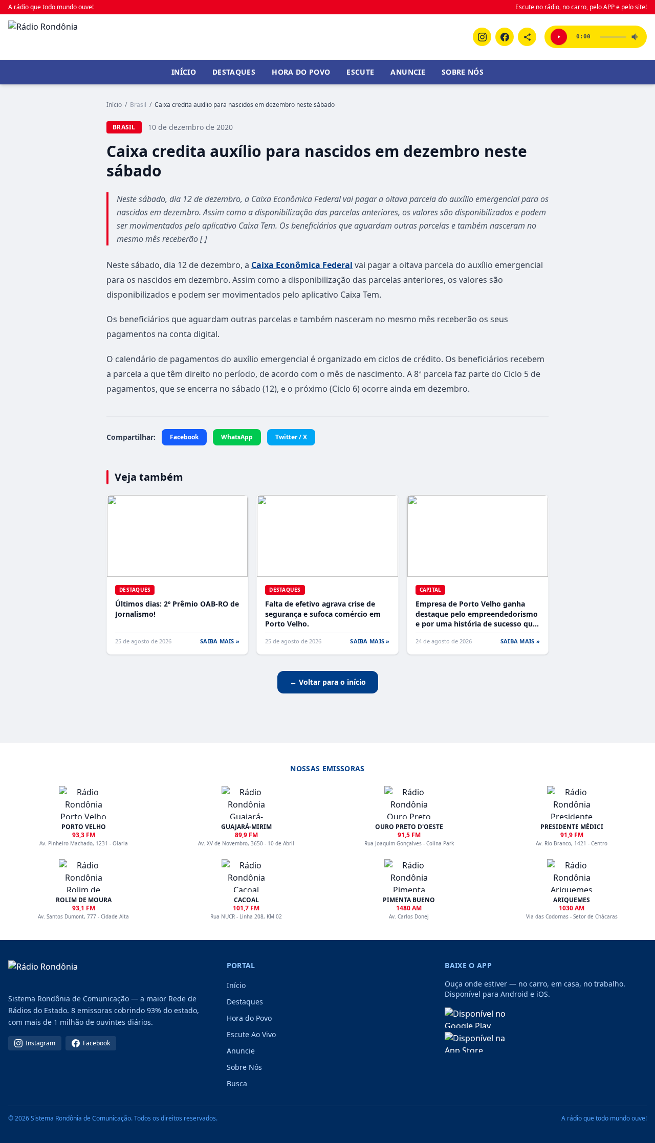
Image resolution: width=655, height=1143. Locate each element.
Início (183, 72)
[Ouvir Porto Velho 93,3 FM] (559, 37)
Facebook (184, 437)
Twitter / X (291, 437)
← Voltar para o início (328, 682)
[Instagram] (482, 37)
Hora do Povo (301, 72)
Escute (360, 72)
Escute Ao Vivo (251, 1034)
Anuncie (407, 72)
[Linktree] (527, 37)
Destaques (233, 72)
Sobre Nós (463, 72)
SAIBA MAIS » (219, 641)
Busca (237, 1083)
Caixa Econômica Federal (302, 265)
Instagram (40, 1043)
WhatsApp (237, 437)
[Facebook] (504, 37)
